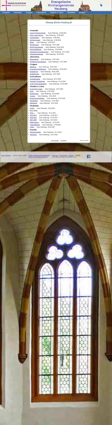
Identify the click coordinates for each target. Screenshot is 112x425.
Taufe (31, 91)
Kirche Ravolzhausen (36, 47)
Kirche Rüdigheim (35, 49)
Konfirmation (34, 94)
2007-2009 (33, 120)
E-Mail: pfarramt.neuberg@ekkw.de (39, 155)
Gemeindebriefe (35, 125)
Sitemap (71, 155)
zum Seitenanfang (55, 140)
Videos (32, 127)
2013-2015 (33, 115)
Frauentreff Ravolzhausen (38, 69)
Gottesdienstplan (35, 79)
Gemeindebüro (34, 38)
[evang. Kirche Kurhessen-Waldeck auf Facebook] (88, 158)
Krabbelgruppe (34, 74)
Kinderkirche (34, 71)
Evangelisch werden (36, 89)
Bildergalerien (34, 122)
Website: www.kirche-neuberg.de (38, 157)
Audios (32, 108)
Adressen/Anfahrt (35, 132)
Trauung (32, 96)
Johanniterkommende (36, 54)
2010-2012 (33, 118)
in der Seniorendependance (38, 84)
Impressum (33, 134)
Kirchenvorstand (35, 40)
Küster (32, 42)
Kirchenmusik (34, 45)
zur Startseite (63, 140)
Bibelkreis (33, 67)
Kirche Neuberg (6, 155)
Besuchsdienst (34, 59)
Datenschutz (63, 155)
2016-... (32, 113)
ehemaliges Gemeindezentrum (39, 52)
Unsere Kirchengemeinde (38, 33)
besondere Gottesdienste (37, 81)
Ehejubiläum (34, 101)
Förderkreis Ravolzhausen (38, 62)
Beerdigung (33, 103)
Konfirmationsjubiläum (37, 98)
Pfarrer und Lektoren (36, 35)
